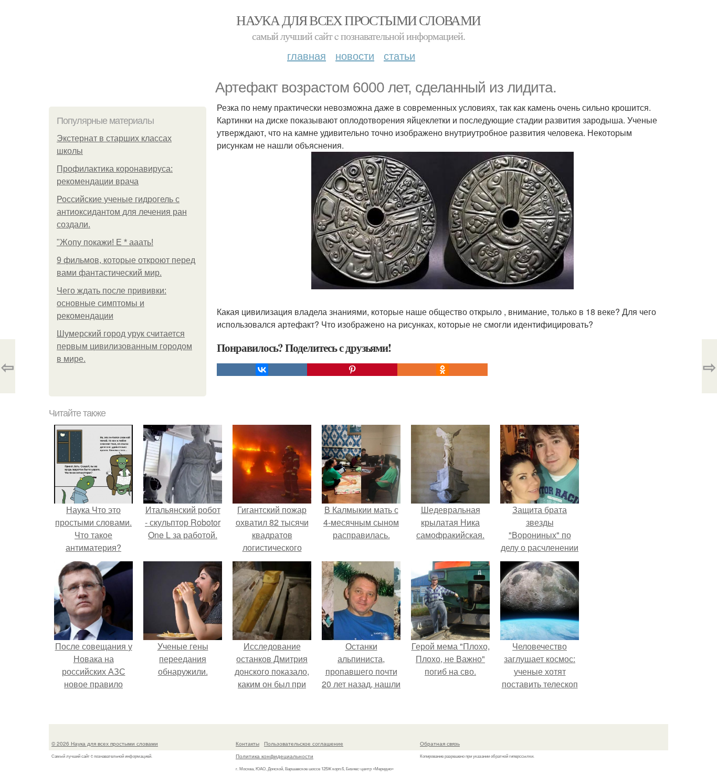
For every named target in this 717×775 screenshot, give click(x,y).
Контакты (247, 743)
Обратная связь (440, 743)
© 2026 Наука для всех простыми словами (104, 743)
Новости (354, 55)
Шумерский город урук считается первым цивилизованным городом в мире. (124, 346)
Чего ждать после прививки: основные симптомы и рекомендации (111, 303)
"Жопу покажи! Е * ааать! (105, 242)
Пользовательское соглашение (303, 743)
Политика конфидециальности (274, 756)
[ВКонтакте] (262, 369)
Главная (306, 55)
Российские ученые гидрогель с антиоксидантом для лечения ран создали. (122, 212)
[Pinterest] (352, 369)
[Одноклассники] (442, 369)
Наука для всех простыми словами (358, 20)
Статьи (399, 55)
